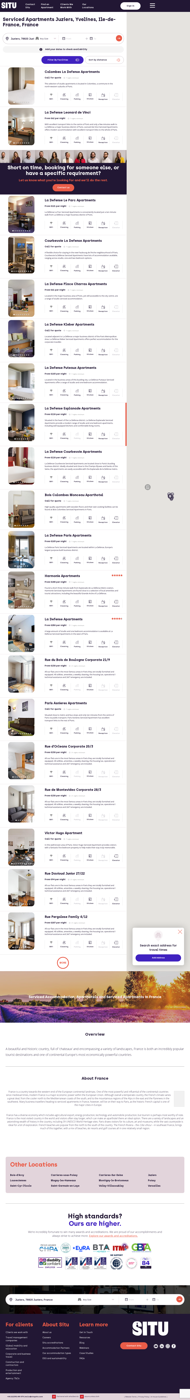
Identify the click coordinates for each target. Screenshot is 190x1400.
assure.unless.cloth (92, 1396)
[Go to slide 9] (29, 230)
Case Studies (86, 1353)
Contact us (63, 187)
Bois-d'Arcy (17, 1175)
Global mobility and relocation (16, 1347)
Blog (81, 1343)
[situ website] (8, 5)
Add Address (158, 958)
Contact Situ (30, 6)
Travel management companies (16, 1339)
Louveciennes (18, 1180)
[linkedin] (162, 1346)
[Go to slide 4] (20, 102)
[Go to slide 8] (28, 102)
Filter (58, 60)
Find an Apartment (47, 6)
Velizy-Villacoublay (111, 1185)
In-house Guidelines (158, 1397)
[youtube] (156, 1346)
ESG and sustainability (54, 1358)
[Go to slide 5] (22, 102)
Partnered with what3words (68, 1396)
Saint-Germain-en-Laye (65, 1185)
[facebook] (173, 1346)
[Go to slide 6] (24, 102)
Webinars (84, 1348)
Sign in (130, 5)
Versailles (154, 1185)
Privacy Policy (143, 1397)
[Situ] (150, 1334)
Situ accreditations (52, 1343)
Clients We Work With (66, 6)
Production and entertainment (14, 1372)
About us (47, 1332)
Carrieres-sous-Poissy (64, 1175)
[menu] (152, 5)
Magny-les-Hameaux (63, 1180)
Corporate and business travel (18, 1355)
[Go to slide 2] (16, 102)
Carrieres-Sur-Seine (111, 1175)
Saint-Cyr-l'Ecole (20, 1185)
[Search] (119, 38)
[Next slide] (39, 86)
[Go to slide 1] (14, 102)
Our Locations (88, 6)
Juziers (152, 1175)
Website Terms (131, 1397)
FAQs (82, 1358)
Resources (84, 1337)
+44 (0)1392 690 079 (15, 1397)
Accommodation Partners (55, 1348)
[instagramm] (168, 1346)
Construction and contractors (15, 1363)
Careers (46, 1337)
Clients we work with (17, 1332)
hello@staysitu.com (34, 1397)
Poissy (152, 1180)
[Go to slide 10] (30, 271)
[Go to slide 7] (26, 102)
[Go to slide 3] (18, 102)
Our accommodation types (56, 1353)
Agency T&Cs (12, 1378)
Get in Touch (86, 1332)
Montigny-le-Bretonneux (114, 1180)
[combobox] (19, 39)
